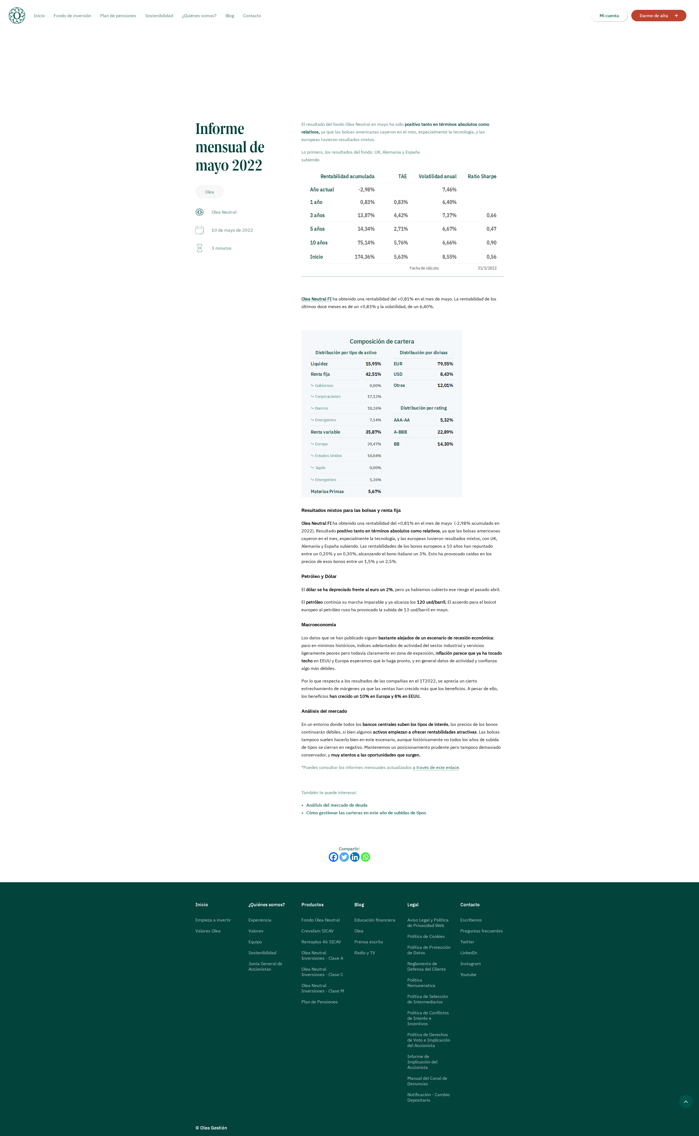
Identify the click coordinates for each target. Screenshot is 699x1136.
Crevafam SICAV (317, 931)
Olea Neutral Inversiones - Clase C (322, 971)
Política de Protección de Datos (429, 949)
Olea (358, 931)
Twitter (467, 941)
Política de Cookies (426, 936)
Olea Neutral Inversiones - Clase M (322, 988)
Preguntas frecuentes (481, 931)
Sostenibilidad (159, 15)
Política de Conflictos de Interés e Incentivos (428, 1018)
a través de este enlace (436, 767)
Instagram (470, 963)
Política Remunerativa (421, 982)
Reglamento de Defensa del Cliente (426, 966)
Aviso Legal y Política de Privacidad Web (428, 922)
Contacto (252, 15)
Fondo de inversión (72, 15)
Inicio (39, 15)
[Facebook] (333, 857)
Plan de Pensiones (319, 1001)
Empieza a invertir (213, 920)
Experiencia (259, 920)
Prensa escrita (368, 941)
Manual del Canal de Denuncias (427, 1080)
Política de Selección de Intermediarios (427, 999)
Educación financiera (374, 920)
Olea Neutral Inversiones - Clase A (322, 955)
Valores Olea (208, 931)
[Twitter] (344, 857)
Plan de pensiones (118, 15)
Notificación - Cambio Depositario (428, 1097)
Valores (255, 931)
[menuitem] (41, 15)
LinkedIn (468, 952)
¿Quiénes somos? (199, 15)
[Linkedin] (355, 857)
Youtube (468, 974)
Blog (230, 15)
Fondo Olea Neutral (320, 920)
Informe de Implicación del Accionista (422, 1062)
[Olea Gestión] (21, 15)
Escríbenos (471, 920)
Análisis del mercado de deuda (337, 805)
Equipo (255, 941)
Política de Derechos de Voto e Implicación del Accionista (428, 1040)
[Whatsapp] (365, 857)
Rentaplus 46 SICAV (321, 941)
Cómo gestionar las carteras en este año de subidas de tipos (366, 812)
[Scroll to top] (686, 1101)
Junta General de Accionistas (265, 966)
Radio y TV (364, 952)
